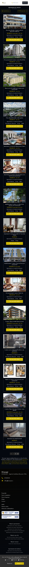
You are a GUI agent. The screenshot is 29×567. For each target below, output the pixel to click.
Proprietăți (4, 493)
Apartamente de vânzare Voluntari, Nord (14, 527)
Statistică (15, 559)
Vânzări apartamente (14, 523)
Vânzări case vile (14, 535)
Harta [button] (23, 26)
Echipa (3, 499)
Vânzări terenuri (14, 541)
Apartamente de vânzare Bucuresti (14, 529)
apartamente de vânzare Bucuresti (12, 462)
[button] (26, 11)
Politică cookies (5, 506)
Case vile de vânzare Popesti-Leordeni (14, 537)
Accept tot (19, 563)
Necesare (8, 559)
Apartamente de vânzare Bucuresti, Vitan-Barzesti (14, 530)
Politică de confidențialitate (8, 508)
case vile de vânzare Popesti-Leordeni (19, 463)
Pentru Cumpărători (6, 495)
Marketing (22, 559)
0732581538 (7, 478)
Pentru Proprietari (5, 497)
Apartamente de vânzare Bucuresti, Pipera (14, 532)
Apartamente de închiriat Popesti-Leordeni (14, 552)
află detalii (16, 557)
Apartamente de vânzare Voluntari (14, 525)
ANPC (3, 504)
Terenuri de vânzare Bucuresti (14, 543)
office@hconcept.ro (8, 480)
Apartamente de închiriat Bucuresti (14, 550)
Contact (3, 501)
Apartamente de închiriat (14, 548)
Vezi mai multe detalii (14, 39)
